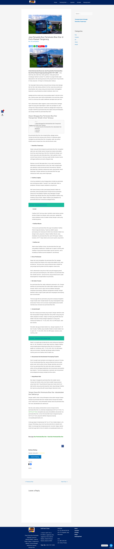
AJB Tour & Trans (32, 411)
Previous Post (29, 481)
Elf (75, 39)
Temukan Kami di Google (81, 19)
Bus (29, 41)
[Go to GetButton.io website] (111, 547)
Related (37, 131)
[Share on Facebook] (62, 447)
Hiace (76, 42)
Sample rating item (33, 453)
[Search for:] (84, 13)
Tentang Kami (62, 2)
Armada (79, 2)
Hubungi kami (86, 2)
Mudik (76, 44)
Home (55, 2)
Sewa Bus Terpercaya (80, 21)
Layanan (72, 2)
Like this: (38, 130)
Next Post (64, 481)
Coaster (77, 37)
